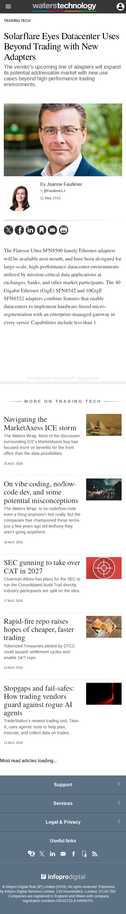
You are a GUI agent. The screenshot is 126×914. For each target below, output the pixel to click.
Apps (84, 853)
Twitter (41, 853)
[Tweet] (8, 230)
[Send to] (52, 230)
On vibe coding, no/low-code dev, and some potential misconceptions (41, 491)
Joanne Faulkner (64, 184)
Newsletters (63, 853)
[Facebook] (19, 230)
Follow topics (31, 853)
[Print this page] (63, 230)
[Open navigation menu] (5, 6)
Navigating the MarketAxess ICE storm (40, 423)
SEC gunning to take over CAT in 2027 (42, 566)
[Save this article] (41, 230)
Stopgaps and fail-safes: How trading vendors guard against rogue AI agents (39, 700)
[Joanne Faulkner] (18, 197)
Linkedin (52, 853)
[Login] (120, 6)
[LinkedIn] (30, 230)
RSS (94, 853)
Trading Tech (17, 21)
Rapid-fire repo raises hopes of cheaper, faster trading (39, 629)
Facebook (73, 853)
